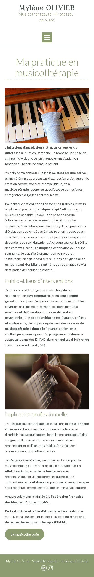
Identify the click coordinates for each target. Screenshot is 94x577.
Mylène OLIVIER (47, 7)
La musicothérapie (24, 534)
